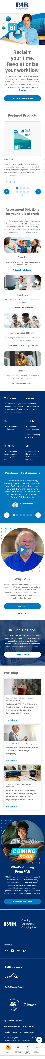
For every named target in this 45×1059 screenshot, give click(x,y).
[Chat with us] (39, 1040)
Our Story (22, 606)
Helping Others (22, 655)
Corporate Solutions (24, 383)
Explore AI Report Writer (22, 98)
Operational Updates (13, 1021)
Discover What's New (22, 901)
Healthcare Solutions (23, 308)
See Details (11, 182)
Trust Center (28, 1026)
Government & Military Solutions (23, 346)
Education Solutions (23, 270)
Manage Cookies (27, 1032)
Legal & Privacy (10, 1032)
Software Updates (12, 1026)
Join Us (24, 613)
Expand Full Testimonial (22, 497)
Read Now (12, 720)
